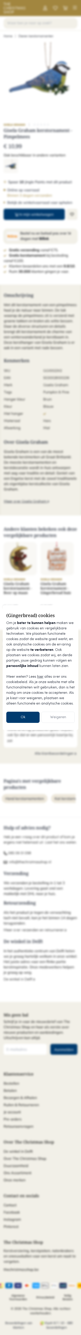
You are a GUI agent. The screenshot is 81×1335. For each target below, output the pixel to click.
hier (40, 677)
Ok (23, 717)
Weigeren (58, 717)
